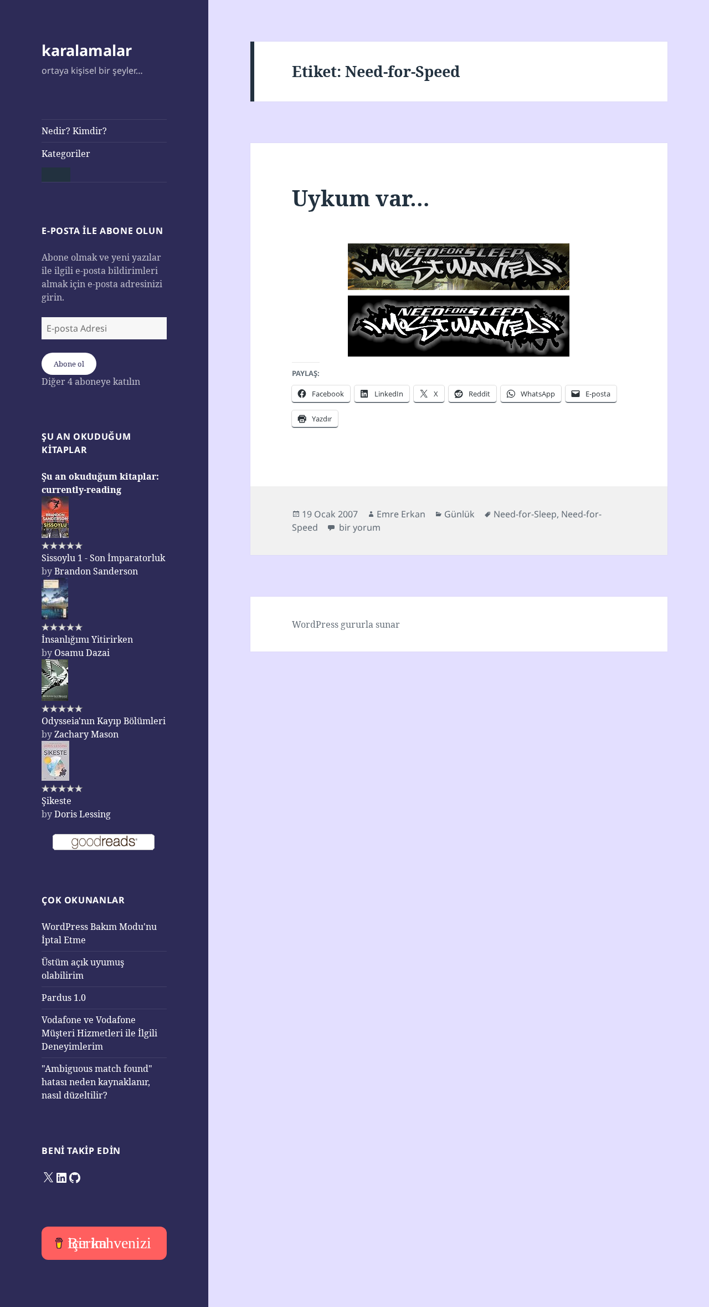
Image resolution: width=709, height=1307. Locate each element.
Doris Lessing (82, 814)
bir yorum (359, 527)
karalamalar (87, 50)
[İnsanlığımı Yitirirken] (55, 598)
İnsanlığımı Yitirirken (87, 639)
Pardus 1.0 (64, 997)
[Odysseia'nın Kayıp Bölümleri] (55, 679)
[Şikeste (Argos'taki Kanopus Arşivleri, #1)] (55, 760)
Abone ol (69, 364)
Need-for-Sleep (525, 514)
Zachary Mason (86, 734)
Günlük (459, 514)
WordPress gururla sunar (346, 624)
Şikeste (56, 801)
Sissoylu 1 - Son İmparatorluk (103, 558)
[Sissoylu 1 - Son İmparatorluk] (55, 516)
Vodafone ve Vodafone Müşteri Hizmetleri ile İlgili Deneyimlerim (99, 1033)
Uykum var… (361, 197)
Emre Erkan (401, 514)
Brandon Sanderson (96, 571)
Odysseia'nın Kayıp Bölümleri (104, 721)
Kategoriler (66, 154)
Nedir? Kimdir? (74, 131)
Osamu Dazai (82, 653)
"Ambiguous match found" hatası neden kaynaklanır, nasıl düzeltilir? (97, 1081)
